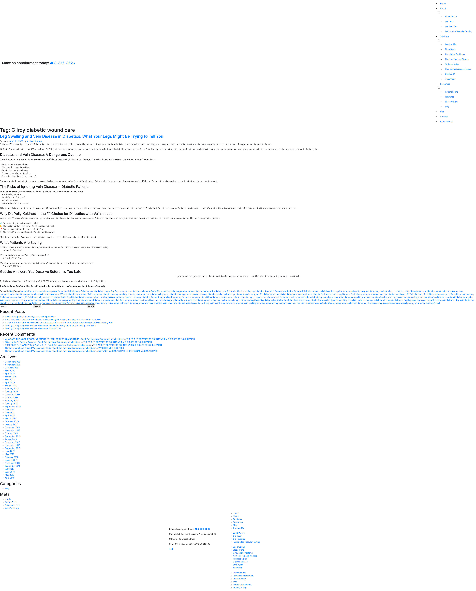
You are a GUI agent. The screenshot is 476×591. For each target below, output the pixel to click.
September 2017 (12, 448)
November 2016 (12, 463)
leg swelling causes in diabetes (398, 297)
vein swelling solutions (276, 303)
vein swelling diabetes (254, 303)
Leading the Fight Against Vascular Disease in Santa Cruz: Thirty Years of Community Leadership (50, 325)
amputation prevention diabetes (36, 291)
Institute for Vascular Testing (458, 31)
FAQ (447, 106)
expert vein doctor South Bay (56, 297)
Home (443, 3)
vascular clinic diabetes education (88, 303)
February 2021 (11, 400)
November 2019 (12, 430)
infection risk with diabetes (291, 297)
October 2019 (11, 433)
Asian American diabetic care (66, 291)
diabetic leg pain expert (374, 294)
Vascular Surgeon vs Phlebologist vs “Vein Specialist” (30, 316)
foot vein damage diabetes (137, 297)
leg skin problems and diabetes (368, 297)
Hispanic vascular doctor (265, 297)
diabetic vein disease (396, 294)
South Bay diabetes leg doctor (268, 300)
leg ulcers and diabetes (425, 297)
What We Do (451, 16)
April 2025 (10, 373)
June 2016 (10, 472)
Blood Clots (450, 49)
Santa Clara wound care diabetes (190, 300)
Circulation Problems (455, 54)
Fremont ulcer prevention (193, 297)
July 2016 (9, 469)
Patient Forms (451, 92)
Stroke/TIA (450, 74)
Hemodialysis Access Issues (458, 69)
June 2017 (10, 451)
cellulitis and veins (328, 291)
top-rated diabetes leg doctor (24, 303)
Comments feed (12, 505)
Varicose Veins (452, 64)
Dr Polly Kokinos (414, 294)
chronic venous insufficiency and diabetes (358, 291)
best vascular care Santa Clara (147, 291)
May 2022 (10, 379)
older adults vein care (56, 300)
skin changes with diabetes (240, 300)
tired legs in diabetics (445, 300)
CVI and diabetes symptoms (73, 294)
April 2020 (10, 415)
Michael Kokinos (34, 141)
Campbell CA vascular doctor (279, 291)
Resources (445, 84)
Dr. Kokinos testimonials (462, 294)
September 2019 (12, 436)
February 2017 (11, 457)
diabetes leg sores (160, 294)
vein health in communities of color (226, 303)
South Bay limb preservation (297, 300)
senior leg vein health (217, 300)
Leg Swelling (451, 44)
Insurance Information (243, 575)
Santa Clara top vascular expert (158, 300)
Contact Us (238, 528)
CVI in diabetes (95, 294)
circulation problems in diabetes (420, 291)
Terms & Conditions (242, 584)
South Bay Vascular (321, 300)
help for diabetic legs (243, 297)
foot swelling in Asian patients (109, 297)
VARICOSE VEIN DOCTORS (111, 348)
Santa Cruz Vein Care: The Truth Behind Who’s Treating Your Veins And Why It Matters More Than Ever (53, 319)
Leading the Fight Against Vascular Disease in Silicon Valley (33, 328)
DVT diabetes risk (33, 297)
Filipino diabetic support (82, 297)
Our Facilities (451, 26)
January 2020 (11, 424)
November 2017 (12, 445)
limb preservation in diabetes (451, 297)
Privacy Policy (239, 587)
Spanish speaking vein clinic (344, 300)
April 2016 (10, 478)
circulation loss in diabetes (391, 291)
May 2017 (9, 454)
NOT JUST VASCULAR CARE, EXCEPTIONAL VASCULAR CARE (128, 351)
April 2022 (10, 382)
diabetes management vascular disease (188, 294)
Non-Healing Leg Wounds (457, 59)
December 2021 (12, 394)
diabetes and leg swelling (115, 294)
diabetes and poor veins (139, 294)
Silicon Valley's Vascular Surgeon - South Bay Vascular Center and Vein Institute (42, 342)
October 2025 (11, 367)
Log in (8, 499)
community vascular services (449, 291)
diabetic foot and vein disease (327, 294)
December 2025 (12, 362)
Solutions (444, 36)
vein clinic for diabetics (174, 303)
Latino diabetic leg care (316, 297)
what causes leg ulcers (377, 303)
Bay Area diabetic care (121, 291)
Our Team (449, 21)
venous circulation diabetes (301, 303)
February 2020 (12, 421)
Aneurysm (237, 567)
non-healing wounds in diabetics (29, 300)
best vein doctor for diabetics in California (216, 291)
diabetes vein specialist (274, 294)
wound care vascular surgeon (403, 303)
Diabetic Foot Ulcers (352, 294)
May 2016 (9, 475)
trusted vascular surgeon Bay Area (55, 303)
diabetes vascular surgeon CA (248, 294)
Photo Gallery (451, 101)
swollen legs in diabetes (391, 300)
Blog (442, 111)
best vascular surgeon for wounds (179, 291)
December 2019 (12, 427)
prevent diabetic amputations (100, 300)
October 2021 (11, 397)
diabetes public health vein (220, 294)
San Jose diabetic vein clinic (129, 300)
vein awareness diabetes (150, 303)
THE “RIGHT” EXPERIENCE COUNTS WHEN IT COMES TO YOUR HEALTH (160, 339)
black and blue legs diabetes (250, 291)
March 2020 (10, 418)
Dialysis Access (240, 561)
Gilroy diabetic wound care (219, 297)
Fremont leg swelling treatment (165, 297)
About (443, 8)
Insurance (449, 97)
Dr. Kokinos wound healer (12, 297)
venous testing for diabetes (328, 303)
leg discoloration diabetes (340, 297)
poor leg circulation (76, 300)
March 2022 (10, 385)
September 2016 (12, 466)
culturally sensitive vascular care (43, 294)
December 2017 (12, 442)
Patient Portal (446, 121)
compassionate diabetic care (13, 294)
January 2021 (11, 403)
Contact (444, 116)
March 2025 (10, 376)
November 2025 (12, 364)
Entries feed (10, 502)
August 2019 (11, 439)
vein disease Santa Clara (197, 303)
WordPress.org (12, 508)
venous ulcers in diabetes (354, 303)
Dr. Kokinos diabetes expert (437, 294)
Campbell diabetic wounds (306, 291)
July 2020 (9, 409)
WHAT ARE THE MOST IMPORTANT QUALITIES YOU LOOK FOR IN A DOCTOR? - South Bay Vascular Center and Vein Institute (64, 339)
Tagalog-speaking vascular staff (419, 300)
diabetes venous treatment (299, 294)
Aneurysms (450, 79)
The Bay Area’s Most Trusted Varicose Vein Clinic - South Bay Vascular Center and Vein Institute (50, 348)
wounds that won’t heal (429, 303)
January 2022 (11, 391)
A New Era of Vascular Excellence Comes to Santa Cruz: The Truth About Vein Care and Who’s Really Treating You (58, 322)
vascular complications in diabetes (121, 303)
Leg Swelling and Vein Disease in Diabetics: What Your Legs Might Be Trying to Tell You (81, 136)
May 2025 (10, 370)
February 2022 (12, 388)
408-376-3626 (62, 63)
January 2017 (11, 460)
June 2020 (10, 412)
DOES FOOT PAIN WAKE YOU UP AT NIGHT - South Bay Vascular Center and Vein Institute (47, 345)
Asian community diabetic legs (95, 291)
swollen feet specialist (368, 300)
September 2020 (13, 406)
